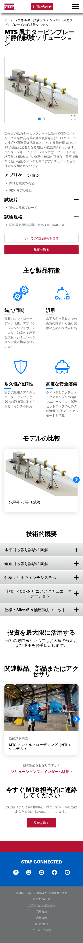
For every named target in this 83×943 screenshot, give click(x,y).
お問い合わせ (42, 6)
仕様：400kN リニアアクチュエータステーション (38, 593)
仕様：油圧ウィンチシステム (30, 577)
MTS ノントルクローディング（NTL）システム (40, 747)
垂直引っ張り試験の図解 (26, 563)
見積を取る (41, 249)
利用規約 (41, 911)
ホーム (9, 20)
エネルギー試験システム (35, 20)
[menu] (75, 6)
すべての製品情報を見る (41, 238)
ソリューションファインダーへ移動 (40, 772)
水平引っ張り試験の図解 (26, 549)
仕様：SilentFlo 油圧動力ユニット (35, 609)
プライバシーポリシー (41, 905)
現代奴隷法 (41, 923)
